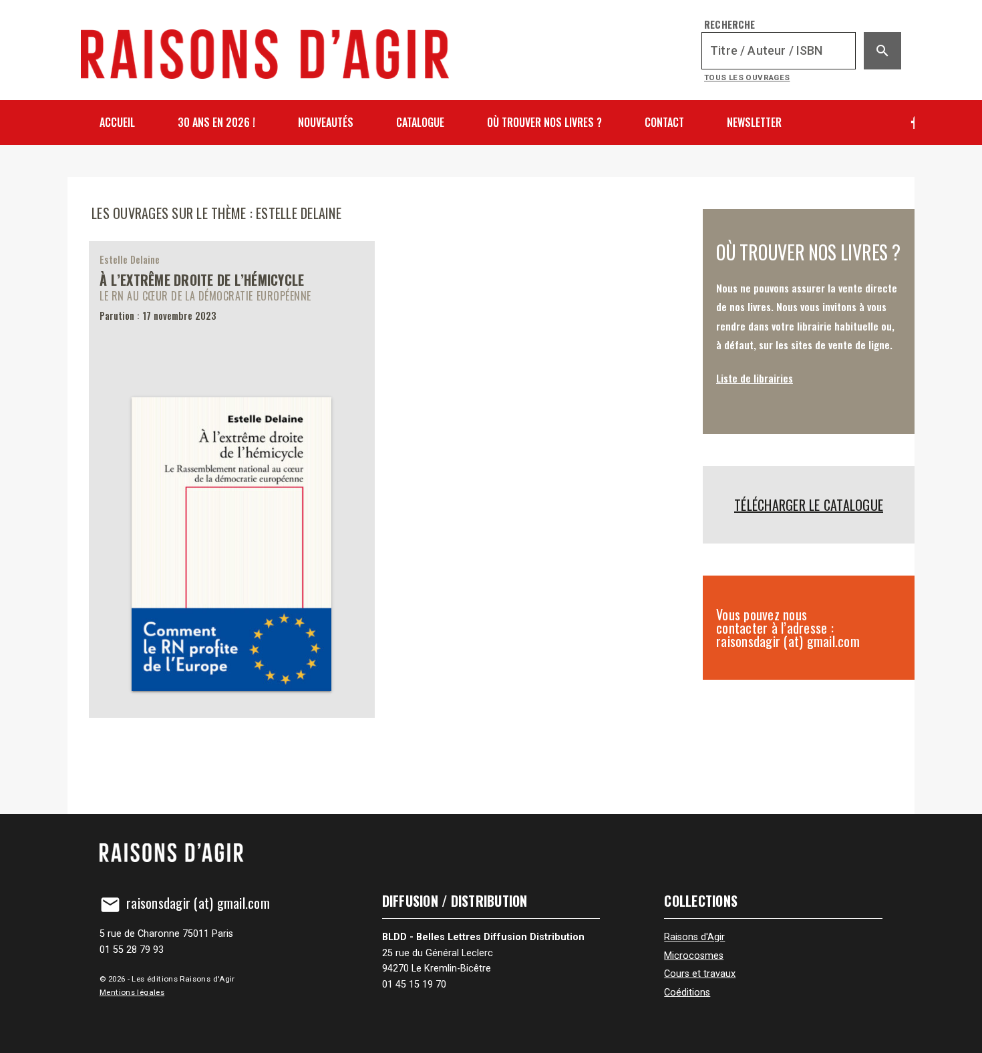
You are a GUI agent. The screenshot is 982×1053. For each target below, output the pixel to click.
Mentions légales (132, 992)
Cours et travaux (699, 974)
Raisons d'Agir (694, 937)
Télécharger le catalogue (808, 504)
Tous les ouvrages (747, 77)
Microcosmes (693, 956)
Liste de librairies (754, 378)
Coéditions (687, 992)
